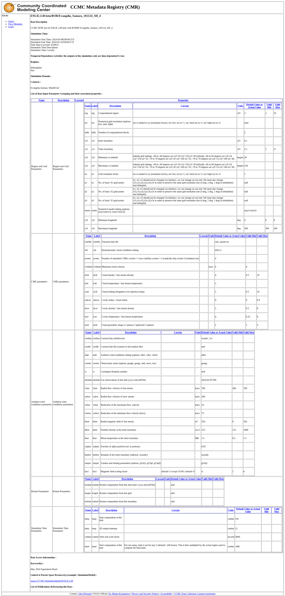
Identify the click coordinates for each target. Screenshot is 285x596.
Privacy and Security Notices (145, 593)
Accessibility (166, 593)
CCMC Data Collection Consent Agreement (194, 593)
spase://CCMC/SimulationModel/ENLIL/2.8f (52, 581)
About (11, 21)
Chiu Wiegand (84, 593)
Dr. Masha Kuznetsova (119, 593)
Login (11, 26)
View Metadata (15, 24)
